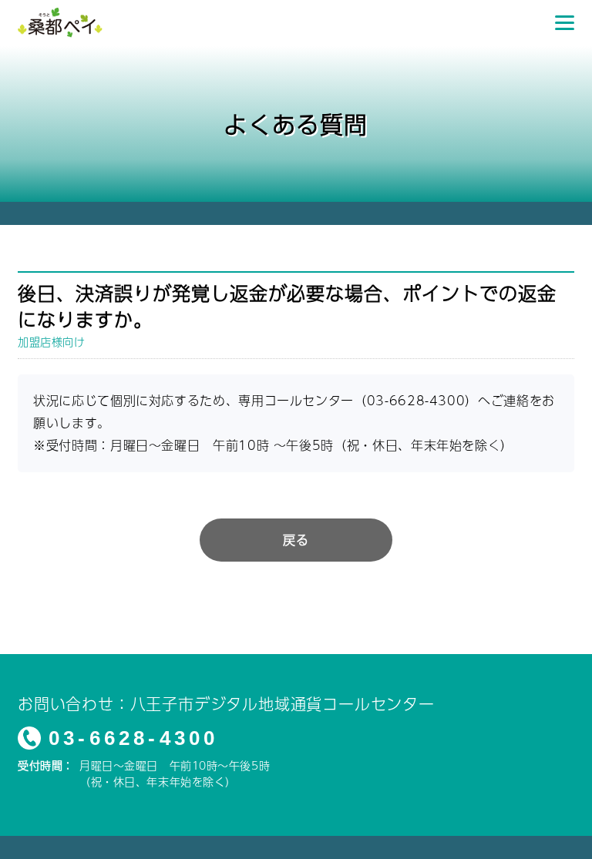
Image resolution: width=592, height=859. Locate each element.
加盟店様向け (51, 341)
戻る (295, 539)
